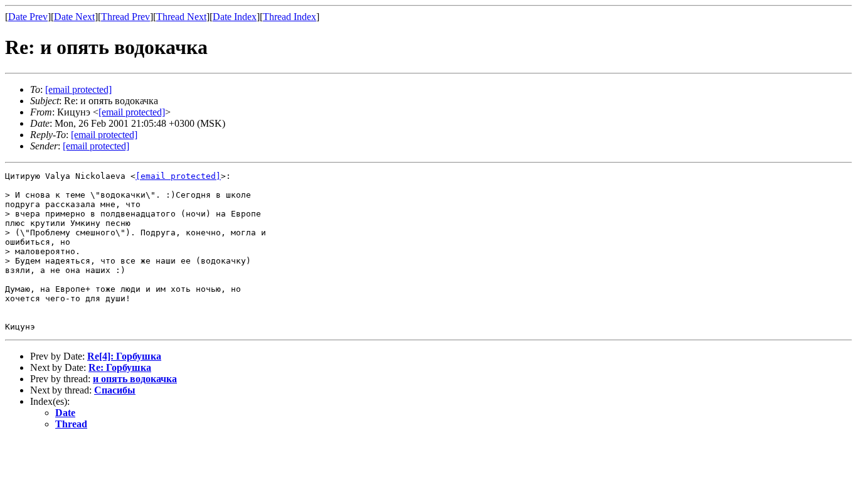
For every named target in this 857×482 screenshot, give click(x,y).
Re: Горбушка (119, 367)
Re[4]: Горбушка (124, 356)
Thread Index (289, 16)
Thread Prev (125, 16)
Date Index (235, 16)
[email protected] (178, 176)
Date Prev (28, 16)
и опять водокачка (135, 378)
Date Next (74, 16)
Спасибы (115, 390)
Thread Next (181, 16)
